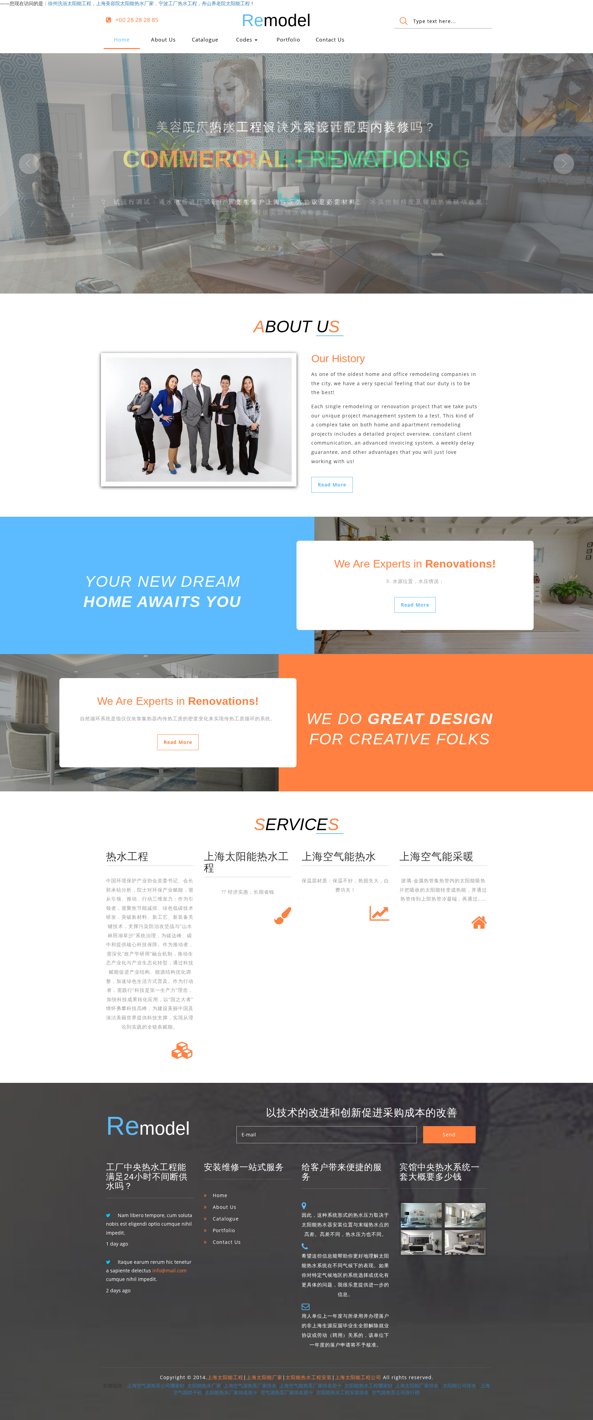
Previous (29, 163)
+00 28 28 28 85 (137, 20)
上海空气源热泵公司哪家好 (156, 1385)
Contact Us (330, 39)
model (276, 20)
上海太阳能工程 (225, 1377)
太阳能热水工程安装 (309, 1377)
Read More (332, 484)
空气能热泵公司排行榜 (396, 1392)
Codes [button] (245, 39)
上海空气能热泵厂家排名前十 (310, 1385)
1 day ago (117, 1243)
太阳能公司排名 (459, 1385)
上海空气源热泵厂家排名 (250, 1385)
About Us (163, 39)
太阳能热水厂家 (204, 1385)
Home (122, 39)
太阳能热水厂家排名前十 (231, 1392)
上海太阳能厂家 (264, 1377)
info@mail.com (169, 1270)
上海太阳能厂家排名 (417, 1385)
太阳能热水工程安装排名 (342, 1392)
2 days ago (118, 1290)
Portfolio (288, 39)
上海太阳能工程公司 (358, 1377)
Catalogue (205, 39)
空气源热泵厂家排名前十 (286, 1392)
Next (564, 163)
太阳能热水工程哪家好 (369, 1385)
